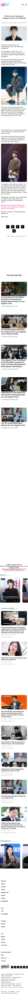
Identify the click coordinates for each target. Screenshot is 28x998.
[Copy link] (7, 226)
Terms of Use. (4, 991)
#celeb (12, 830)
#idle (7, 661)
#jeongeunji (17, 718)
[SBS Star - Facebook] (15, 967)
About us (3, 958)
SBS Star (3, 881)
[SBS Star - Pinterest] (21, 967)
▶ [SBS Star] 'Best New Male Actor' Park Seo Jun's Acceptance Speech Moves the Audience (13, 206)
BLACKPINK (4, 914)
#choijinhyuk (11, 718)
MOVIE (3, 895)
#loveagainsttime (4, 800)
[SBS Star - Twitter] (18, 967)
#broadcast (14, 634)
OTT (2, 933)
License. (18, 991)
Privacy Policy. (12, 991)
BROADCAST (5, 892)
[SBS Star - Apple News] (24, 967)
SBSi (20, 566)
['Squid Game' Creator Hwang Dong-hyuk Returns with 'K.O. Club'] (14, 760)
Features (3, 921)
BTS (2, 911)
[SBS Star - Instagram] (12, 967)
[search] (23, 5)
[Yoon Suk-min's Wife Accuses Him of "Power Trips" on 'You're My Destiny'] (14, 733)
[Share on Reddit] (14, 231)
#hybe (8, 830)
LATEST (3, 886)
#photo (9, 661)
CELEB (3, 898)
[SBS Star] (5, 966)
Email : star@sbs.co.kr (17, 977)
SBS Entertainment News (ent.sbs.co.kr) (15, 569)
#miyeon (3, 661)
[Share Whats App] (12, 226)
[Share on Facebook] (17, 226)
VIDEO (3, 926)
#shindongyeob (4, 718)
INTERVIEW (4, 901)
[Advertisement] (14, 121)
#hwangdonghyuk (5, 773)
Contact (3, 961)
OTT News (4, 945)
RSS (2, 955)
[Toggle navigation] (26, 5)
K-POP (3, 889)
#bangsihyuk (4, 830)
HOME (3, 884)
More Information (6, 952)
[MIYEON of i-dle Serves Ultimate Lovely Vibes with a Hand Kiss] (14, 649)
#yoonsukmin (4, 745)
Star (2, 908)
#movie (11, 773)
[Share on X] (22, 226)
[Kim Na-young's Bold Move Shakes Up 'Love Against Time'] (14, 787)
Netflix (3, 936)
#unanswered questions (6, 634)
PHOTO (3, 924)
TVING (3, 939)
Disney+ (3, 942)
